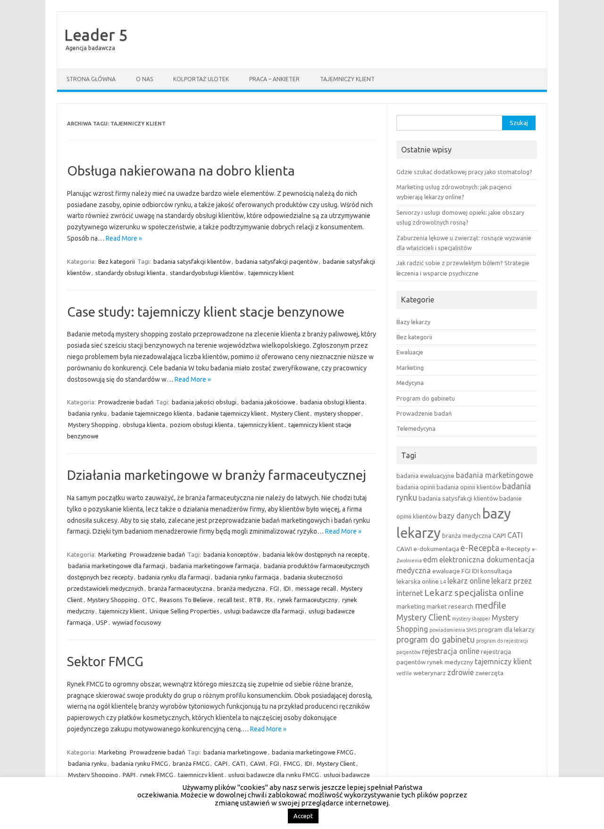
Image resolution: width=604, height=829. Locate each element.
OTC (148, 599)
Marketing (112, 554)
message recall (315, 588)
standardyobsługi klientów (206, 272)
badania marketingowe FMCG (312, 752)
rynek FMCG (156, 774)
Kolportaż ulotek (201, 79)
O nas (144, 79)
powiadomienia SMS (453, 630)
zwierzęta (489, 673)
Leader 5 (96, 34)
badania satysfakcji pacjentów (276, 261)
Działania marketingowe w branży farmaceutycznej (216, 475)
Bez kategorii (116, 261)
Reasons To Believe (186, 599)
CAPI (220, 763)
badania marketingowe (235, 752)
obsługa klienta (144, 424)
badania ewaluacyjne (425, 475)
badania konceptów (230, 554)
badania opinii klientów (468, 487)
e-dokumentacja (436, 549)
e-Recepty (515, 549)
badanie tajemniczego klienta (151, 413)
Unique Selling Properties (184, 611)
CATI (238, 763)
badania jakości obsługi (204, 402)
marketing (410, 606)
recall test (231, 599)
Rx (269, 599)
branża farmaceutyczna (180, 588)
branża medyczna (241, 588)
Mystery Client (290, 413)
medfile (490, 605)
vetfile (404, 673)
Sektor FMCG (105, 661)
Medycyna (410, 382)
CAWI (257, 763)
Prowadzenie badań (125, 402)
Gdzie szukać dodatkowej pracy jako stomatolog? (464, 171)
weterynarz (429, 673)
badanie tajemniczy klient (231, 413)
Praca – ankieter (274, 79)
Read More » (124, 238)
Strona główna (91, 79)
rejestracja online (450, 651)
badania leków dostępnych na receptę (315, 554)
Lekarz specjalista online (474, 592)
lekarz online (468, 581)
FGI (274, 588)
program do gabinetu (435, 639)
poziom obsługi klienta (201, 424)
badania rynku (87, 413)
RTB (255, 599)
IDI (287, 588)
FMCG (292, 763)
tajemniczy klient (271, 272)
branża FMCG (191, 763)
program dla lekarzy (506, 629)
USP (102, 622)
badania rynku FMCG (139, 763)
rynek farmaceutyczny (307, 599)
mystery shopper (337, 413)
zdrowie (460, 672)
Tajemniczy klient (347, 79)
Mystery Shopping (93, 424)
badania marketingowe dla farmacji (116, 565)
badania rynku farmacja (247, 577)
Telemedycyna (416, 428)
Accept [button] (303, 815)
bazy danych (459, 515)
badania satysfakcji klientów (192, 261)
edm (430, 559)
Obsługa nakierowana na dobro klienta (181, 170)
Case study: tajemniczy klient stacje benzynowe (205, 311)
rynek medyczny (450, 662)
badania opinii (415, 487)
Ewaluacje (409, 352)
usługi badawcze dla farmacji (264, 611)
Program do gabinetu (425, 398)
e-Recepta (480, 548)
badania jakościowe (268, 402)
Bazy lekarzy (413, 321)
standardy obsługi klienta (130, 272)
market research (450, 606)
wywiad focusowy (136, 622)
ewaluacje (446, 571)
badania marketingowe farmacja (214, 565)
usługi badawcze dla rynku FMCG (273, 774)
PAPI (129, 774)
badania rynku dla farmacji (174, 577)
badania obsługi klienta (332, 402)
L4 (443, 582)
